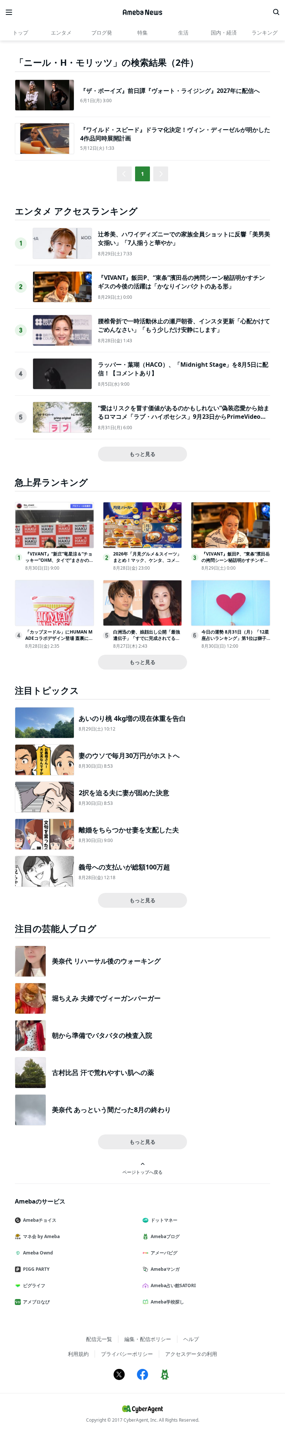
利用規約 (78, 1353)
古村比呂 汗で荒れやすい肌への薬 (103, 1072)
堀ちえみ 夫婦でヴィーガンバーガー (106, 998)
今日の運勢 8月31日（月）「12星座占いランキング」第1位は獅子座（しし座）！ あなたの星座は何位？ (235, 641)
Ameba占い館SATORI (173, 1285)
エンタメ (61, 32)
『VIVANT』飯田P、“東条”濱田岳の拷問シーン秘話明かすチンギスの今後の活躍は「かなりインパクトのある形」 (181, 281)
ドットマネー (164, 1220)
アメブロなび (36, 1302)
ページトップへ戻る (142, 1172)
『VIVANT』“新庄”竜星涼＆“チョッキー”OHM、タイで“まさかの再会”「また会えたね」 (59, 560)
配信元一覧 (99, 1339)
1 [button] (142, 173)
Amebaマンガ (165, 1269)
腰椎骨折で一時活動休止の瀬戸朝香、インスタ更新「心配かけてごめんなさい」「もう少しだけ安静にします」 (184, 325)
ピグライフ (34, 1285)
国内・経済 (224, 32)
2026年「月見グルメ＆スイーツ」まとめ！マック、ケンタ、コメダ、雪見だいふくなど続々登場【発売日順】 (147, 563)
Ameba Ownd (38, 1253)
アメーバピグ (164, 1253)
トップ (20, 32)
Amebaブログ (165, 1236)
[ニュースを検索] (276, 12)
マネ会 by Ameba (41, 1236)
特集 (142, 32)
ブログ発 (101, 32)
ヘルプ (191, 1339)
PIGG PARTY (36, 1269)
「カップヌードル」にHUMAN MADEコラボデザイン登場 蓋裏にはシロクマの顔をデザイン (59, 638)
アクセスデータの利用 (191, 1353)
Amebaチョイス (39, 1220)
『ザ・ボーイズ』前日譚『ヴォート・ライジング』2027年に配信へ (170, 91)
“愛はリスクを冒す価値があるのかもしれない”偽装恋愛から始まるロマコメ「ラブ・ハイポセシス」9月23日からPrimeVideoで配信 (183, 416)
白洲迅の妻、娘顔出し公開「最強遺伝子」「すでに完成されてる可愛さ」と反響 (146, 638)
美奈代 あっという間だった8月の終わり (111, 1109)
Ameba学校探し (167, 1302)
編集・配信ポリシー (147, 1339)
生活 (183, 32)
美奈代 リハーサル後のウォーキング (106, 960)
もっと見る (142, 453)
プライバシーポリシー (127, 1353)
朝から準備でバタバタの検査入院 (102, 1035)
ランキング (265, 32)
